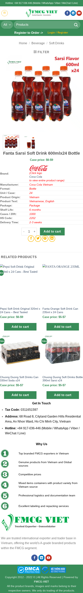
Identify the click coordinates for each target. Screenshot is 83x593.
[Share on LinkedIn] (52, 238)
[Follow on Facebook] (67, 13)
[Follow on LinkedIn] (73, 13)
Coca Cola (35, 176)
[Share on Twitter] (38, 238)
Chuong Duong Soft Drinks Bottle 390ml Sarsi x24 (62, 379)
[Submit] (76, 24)
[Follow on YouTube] (79, 13)
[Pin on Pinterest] (45, 238)
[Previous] (9, 93)
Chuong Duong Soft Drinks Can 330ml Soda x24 (19, 379)
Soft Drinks (56, 43)
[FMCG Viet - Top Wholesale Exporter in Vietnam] (41, 13)
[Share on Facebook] (31, 238)
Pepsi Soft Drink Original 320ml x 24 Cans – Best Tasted (20, 310)
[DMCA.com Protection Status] (29, 569)
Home (23, 43)
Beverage (38, 43)
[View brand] (39, 168)
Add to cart (52, 231)
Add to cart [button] (20, 326)
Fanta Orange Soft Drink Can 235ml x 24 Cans (60, 310)
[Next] (73, 93)
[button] (4, 13)
